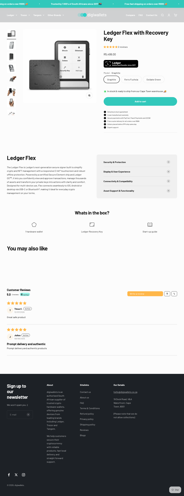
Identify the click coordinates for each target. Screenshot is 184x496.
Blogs (83, 435)
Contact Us (151, 15)
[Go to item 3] (11, 57)
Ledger (10, 15)
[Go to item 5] (11, 80)
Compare (130, 15)
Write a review (137, 293)
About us (84, 397)
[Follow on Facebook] (9, 475)
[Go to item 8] (11, 115)
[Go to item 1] (11, 34)
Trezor (24, 15)
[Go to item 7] (11, 103)
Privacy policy (86, 419)
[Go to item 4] (11, 69)
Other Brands (54, 15)
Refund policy (87, 413)
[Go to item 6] (11, 92)
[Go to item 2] (11, 46)
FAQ (141, 15)
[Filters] (167, 293)
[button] (111, 46)
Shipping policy (87, 424)
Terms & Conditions (90, 408)
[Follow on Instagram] (23, 475)
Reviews (84, 430)
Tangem (37, 15)
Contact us (85, 392)
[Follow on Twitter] (16, 475)
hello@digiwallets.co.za (125, 392)
